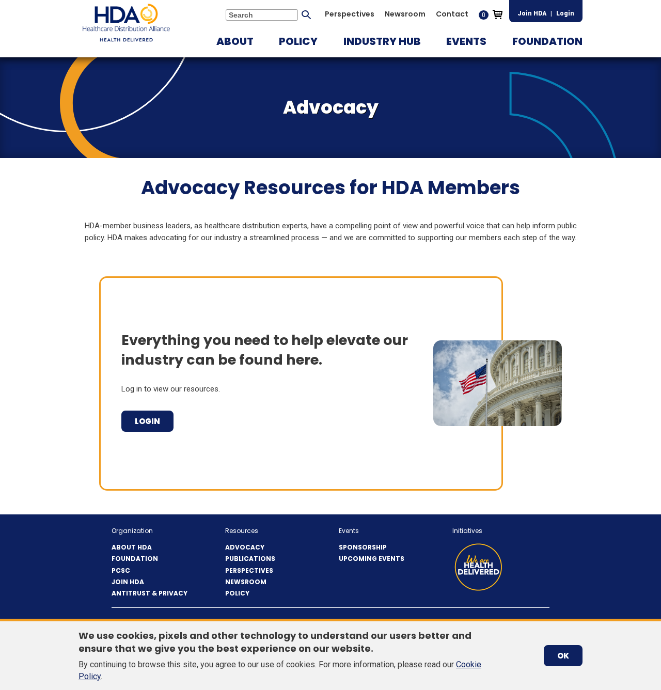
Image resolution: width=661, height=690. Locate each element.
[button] (235, 41)
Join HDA (531, 13)
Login (565, 13)
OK (563, 655)
